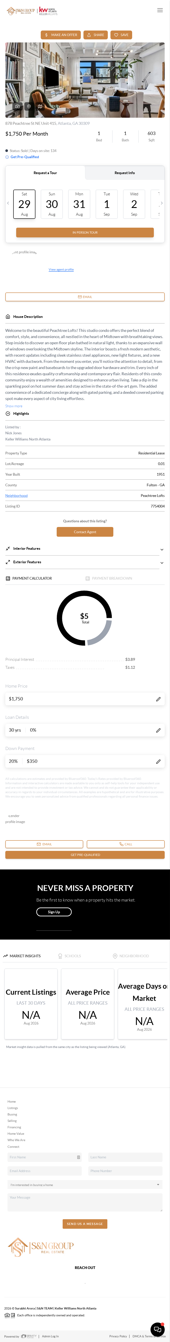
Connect (13, 1146)
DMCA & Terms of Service (149, 1336)
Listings (13, 1108)
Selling (12, 1121)
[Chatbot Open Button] (158, 1330)
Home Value (16, 1133)
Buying (12, 1114)
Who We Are (16, 1140)
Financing (14, 1127)
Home (12, 1101)
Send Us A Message (85, 1224)
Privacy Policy (118, 1336)
